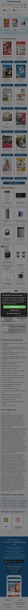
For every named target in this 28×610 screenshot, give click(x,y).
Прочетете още (12, 303)
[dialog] (14, 305)
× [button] (25, 294)
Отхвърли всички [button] (14, 310)
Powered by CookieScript (21, 315)
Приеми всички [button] (14, 306)
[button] (14, 313)
